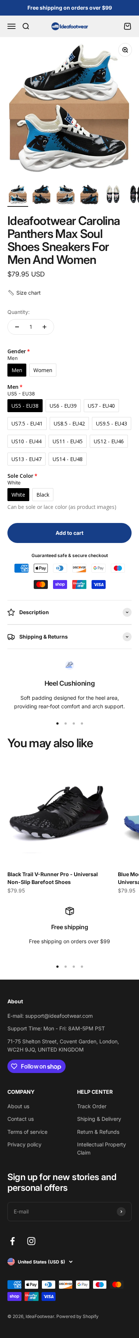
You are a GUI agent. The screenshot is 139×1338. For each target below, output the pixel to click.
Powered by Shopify (77, 1316)
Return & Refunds (98, 1132)
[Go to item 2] (41, 195)
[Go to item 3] (65, 195)
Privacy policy (24, 1144)
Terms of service (27, 1132)
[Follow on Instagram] (31, 1241)
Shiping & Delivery (99, 1119)
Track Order (91, 1106)
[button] (24, 293)
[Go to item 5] (112, 195)
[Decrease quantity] (17, 326)
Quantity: (18, 312)
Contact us (20, 1119)
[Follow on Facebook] (12, 1241)
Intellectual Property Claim (101, 1148)
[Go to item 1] (17, 195)
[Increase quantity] (44, 326)
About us (18, 1106)
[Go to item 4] (89, 195)
